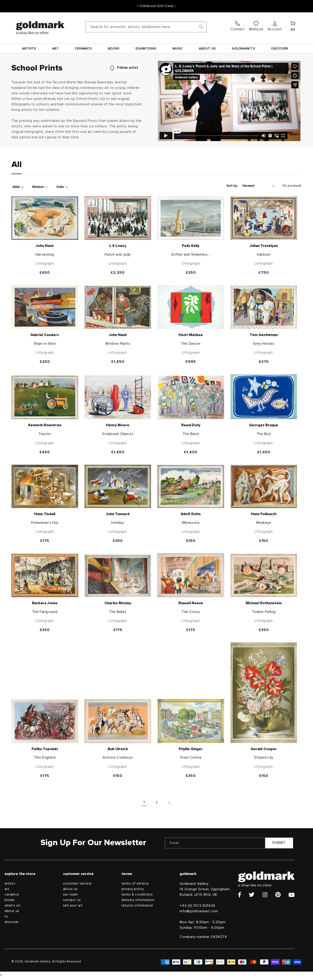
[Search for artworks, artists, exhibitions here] (201, 27)
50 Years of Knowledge (157, 6)
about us (12, 911)
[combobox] (146, 27)
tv (6, 916)
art (7, 889)
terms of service (135, 883)
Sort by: (232, 185)
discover (12, 922)
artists (10, 883)
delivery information (137, 900)
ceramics (12, 894)
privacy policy (132, 889)
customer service (77, 883)
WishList (256, 29)
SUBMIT (279, 842)
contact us (72, 900)
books (10, 900)
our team (70, 894)
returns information (137, 905)
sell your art (73, 905)
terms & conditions (137, 894)
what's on (12, 905)
